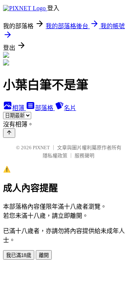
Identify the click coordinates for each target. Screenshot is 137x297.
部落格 (45, 108)
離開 (44, 255)
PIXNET (41, 147)
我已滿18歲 (18, 255)
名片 (70, 108)
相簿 (19, 108)
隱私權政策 (55, 155)
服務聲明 (84, 155)
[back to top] (9, 133)
